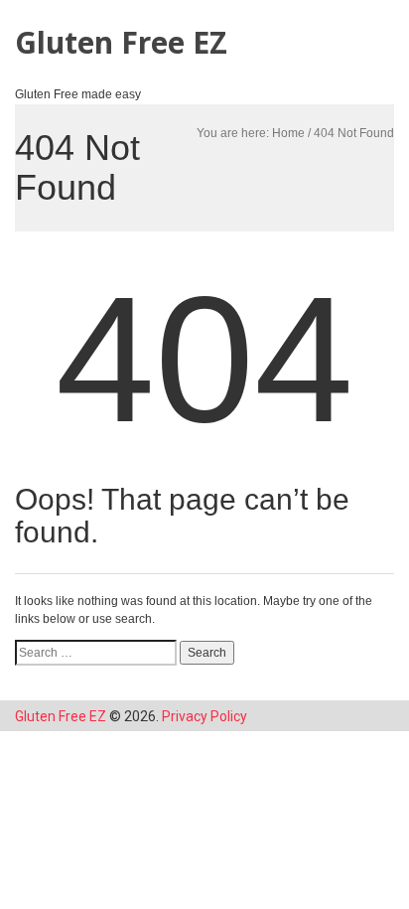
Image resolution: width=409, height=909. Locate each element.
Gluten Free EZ (121, 42)
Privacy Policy (204, 716)
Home (288, 133)
